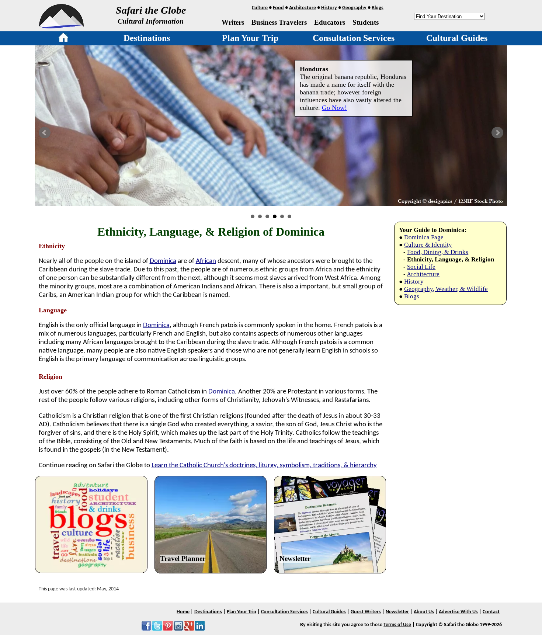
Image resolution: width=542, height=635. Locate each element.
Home (183, 612)
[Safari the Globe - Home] (61, 26)
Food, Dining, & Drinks (437, 252)
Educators (329, 22)
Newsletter (294, 558)
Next (497, 133)
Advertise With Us (458, 612)
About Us (424, 612)
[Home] (63, 39)
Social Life (421, 266)
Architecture (302, 8)
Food (278, 8)
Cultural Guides (456, 38)
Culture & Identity (428, 244)
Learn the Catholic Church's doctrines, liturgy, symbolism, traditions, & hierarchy (264, 465)
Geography (354, 8)
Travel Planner (182, 558)
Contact (491, 612)
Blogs (377, 8)
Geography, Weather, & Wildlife (446, 288)
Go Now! (334, 107)
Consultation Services (354, 38)
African (206, 261)
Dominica (163, 261)
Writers (233, 22)
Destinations (147, 38)
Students (365, 22)
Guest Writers (366, 612)
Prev (45, 133)
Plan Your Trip (250, 38)
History (329, 8)
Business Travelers (279, 22)
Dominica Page (424, 237)
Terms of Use (397, 625)
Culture (260, 8)
